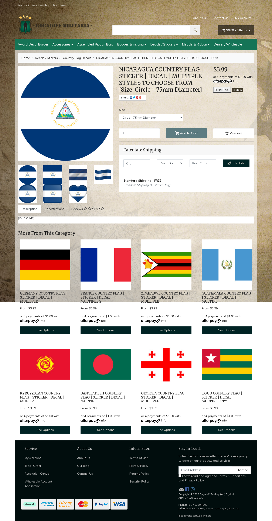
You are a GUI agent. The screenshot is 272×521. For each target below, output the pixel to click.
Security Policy (139, 481)
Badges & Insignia (130, 44)
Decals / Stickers (162, 44)
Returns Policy (139, 473)
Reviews (77, 209)
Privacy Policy (138, 466)
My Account (243, 18)
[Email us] (181, 489)
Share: (125, 97)
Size (122, 110)
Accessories (61, 44)
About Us (199, 18)
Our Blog (83, 466)
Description (29, 209)
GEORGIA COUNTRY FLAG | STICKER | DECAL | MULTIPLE (164, 397)
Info (235, 81)
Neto (208, 515)
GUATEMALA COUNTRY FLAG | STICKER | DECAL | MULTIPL (226, 297)
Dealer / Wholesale (228, 44)
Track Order (33, 466)
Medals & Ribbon (194, 44)
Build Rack (222, 90)
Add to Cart (188, 133)
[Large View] (27, 174)
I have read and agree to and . (212, 478)
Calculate (238, 163)
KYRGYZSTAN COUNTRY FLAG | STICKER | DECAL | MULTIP (42, 397)
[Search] (195, 30)
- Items (237, 30)
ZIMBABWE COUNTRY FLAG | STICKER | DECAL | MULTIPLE (165, 297)
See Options (45, 330)
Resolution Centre (37, 473)
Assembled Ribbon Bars (95, 44)
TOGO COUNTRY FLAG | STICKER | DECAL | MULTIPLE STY (222, 397)
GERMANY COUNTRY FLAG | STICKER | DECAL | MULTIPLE (44, 297)
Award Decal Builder (33, 44)
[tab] (29, 209)
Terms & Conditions (232, 476)
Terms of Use (138, 458)
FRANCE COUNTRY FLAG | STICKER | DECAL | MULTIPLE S (102, 297)
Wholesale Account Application (38, 484)
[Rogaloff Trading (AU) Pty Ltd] (55, 24)
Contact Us (220, 18)
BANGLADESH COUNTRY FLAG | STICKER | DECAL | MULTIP (103, 397)
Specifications (54, 209)
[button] (233, 133)
